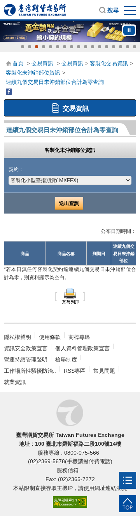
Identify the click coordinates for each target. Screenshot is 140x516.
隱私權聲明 (17, 337)
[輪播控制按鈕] (129, 30)
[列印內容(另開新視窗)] (70, 295)
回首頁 (35, 9)
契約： (16, 169)
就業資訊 (15, 382)
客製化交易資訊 (109, 63)
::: (8, 63)
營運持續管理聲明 (25, 359)
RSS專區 (75, 371)
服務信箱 (68, 470)
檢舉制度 (66, 359)
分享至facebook (9, 92)
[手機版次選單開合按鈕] (127, 480)
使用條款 (50, 337)
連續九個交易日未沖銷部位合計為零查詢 (55, 82)
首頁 (17, 63)
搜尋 (109, 10)
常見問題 (104, 371)
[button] (22, 46)
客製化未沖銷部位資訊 (33, 72)
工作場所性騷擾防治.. (30, 371)
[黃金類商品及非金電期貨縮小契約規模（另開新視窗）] (70, 31)
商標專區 (79, 337)
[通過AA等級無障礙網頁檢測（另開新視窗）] (70, 502)
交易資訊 (42, 63)
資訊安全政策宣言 (25, 348)
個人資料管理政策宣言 (82, 348)
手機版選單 (130, 10)
